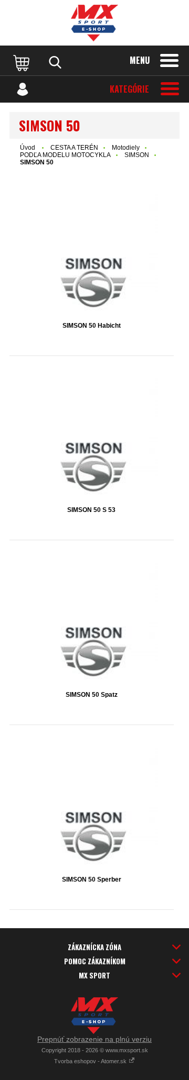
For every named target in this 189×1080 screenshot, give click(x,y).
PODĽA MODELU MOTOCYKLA (65, 155)
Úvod (27, 147)
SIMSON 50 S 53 (91, 510)
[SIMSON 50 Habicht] (91, 253)
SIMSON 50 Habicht (91, 325)
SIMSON (136, 155)
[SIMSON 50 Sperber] (91, 807)
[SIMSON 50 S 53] (91, 438)
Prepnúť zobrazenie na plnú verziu (94, 1039)
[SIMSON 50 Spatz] (91, 622)
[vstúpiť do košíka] (22, 62)
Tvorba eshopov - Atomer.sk (91, 1061)
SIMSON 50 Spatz (92, 694)
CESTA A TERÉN (74, 147)
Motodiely (126, 147)
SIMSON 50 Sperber (91, 879)
